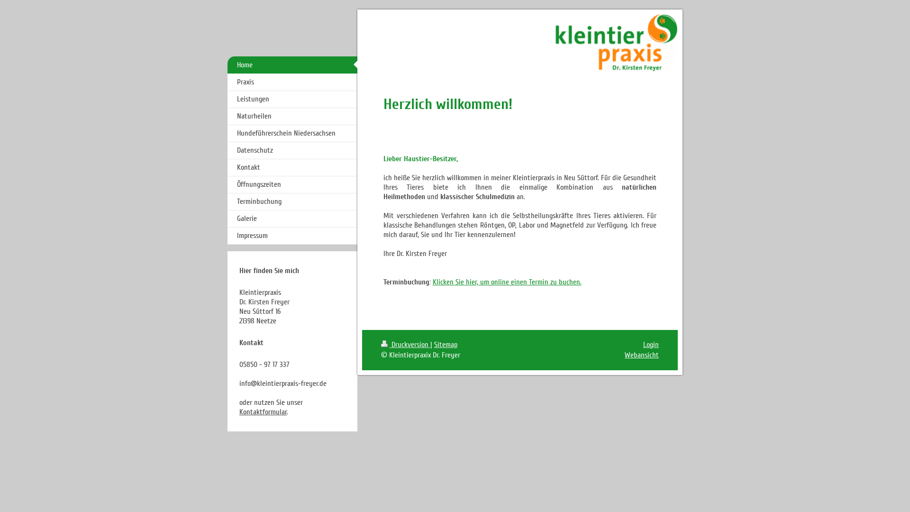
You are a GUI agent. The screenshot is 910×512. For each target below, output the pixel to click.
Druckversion (410, 344)
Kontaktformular (263, 412)
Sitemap (445, 344)
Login (651, 344)
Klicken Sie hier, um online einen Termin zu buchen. (507, 282)
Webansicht (642, 355)
